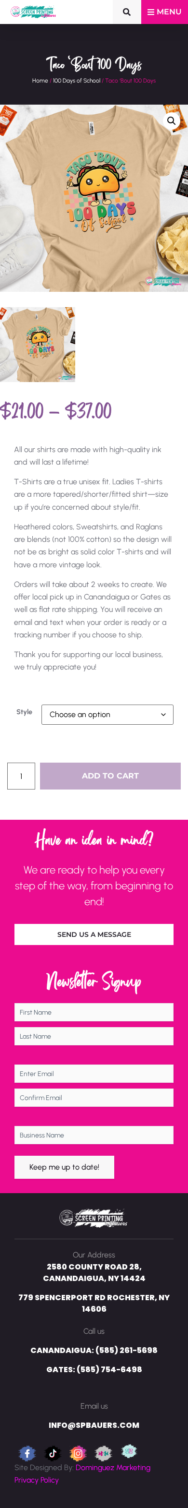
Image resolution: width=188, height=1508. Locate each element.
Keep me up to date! (64, 1167)
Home (40, 80)
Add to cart (110, 775)
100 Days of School (76, 80)
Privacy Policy (36, 1479)
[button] (171, 121)
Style (24, 711)
